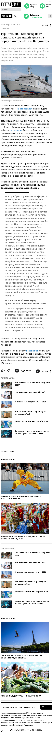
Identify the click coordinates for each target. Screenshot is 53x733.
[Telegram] (46, 25)
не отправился (24, 108)
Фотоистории (8, 459)
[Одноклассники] (50, 25)
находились (32, 350)
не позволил (16, 130)
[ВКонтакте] (42, 25)
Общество (5, 28)
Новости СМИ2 (7, 451)
